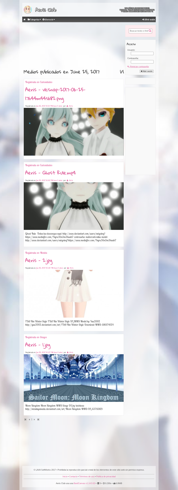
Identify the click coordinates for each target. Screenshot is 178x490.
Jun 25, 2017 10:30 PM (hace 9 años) (49, 268)
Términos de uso (86, 476)
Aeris (70, 106)
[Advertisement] (74, 44)
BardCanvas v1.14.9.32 (84, 483)
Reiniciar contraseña (139, 67)
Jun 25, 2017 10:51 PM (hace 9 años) (49, 106)
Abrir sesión (149, 19)
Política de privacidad (106, 476)
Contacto (73, 476)
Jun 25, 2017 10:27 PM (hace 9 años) (49, 352)
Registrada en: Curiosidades (38, 82)
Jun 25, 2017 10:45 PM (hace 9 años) (49, 180)
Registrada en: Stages (36, 337)
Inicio (65, 476)
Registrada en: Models (36, 252)
